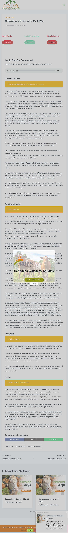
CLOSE (34, 283)
